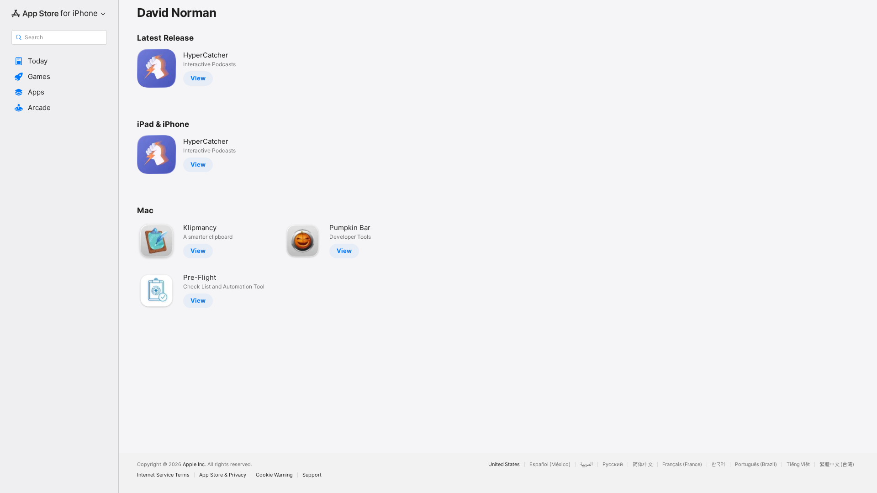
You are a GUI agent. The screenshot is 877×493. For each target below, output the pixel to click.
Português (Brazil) (756, 464)
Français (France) (682, 464)
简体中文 (643, 464)
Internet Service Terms (163, 474)
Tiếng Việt (798, 464)
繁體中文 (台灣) (836, 464)
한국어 (718, 464)
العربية (586, 464)
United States (504, 464)
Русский (612, 464)
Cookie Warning (274, 474)
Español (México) (550, 464)
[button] (59, 61)
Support (312, 474)
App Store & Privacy (222, 474)
